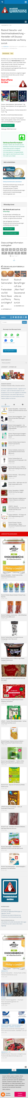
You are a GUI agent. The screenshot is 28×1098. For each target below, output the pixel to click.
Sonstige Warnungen (17, 1025)
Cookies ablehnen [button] (8, 1094)
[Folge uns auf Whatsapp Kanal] (23, 317)
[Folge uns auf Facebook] (16, 317)
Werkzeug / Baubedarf (15, 1026)
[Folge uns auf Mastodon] (13, 317)
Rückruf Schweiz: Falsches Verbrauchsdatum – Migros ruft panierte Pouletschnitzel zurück (17, 524)
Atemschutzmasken (6, 1025)
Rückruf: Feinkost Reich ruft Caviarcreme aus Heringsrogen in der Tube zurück (17, 460)
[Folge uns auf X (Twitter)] (18, 317)
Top (10, 25)
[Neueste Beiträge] (5, 404)
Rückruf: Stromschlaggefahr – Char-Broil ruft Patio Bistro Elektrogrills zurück (17, 418)
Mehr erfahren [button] (6, 1089)
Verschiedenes (4, 1026)
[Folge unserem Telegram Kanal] (26, 317)
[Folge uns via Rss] (21, 317)
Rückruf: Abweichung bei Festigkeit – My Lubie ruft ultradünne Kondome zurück (17, 435)
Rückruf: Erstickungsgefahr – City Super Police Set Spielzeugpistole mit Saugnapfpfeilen (17, 426)
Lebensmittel (5, 25)
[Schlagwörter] (22, 404)
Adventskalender (6, 53)
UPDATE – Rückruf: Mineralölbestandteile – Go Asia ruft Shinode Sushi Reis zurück (17, 508)
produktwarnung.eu (6, 909)
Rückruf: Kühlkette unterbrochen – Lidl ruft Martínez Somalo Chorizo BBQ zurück (16, 451)
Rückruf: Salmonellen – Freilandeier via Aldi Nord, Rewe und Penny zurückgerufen (6, 292)
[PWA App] (11, 317)
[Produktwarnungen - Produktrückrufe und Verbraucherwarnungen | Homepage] (14, 9)
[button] (3, 249)
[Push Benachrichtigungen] (3, 1094)
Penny (12, 53)
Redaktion (6, 46)
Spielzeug (3, 998)
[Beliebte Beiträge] (14, 404)
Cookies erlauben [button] (20, 1094)
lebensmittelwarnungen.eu (7, 920)
